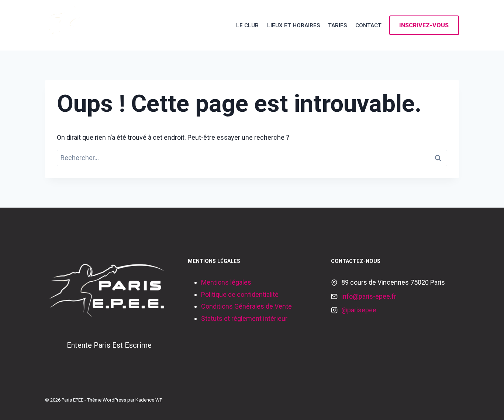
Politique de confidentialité (240, 294)
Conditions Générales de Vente (246, 306)
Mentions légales (226, 282)
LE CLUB (247, 25)
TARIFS (337, 25)
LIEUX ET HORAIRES (293, 25)
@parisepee (358, 310)
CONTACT (368, 25)
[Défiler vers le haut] (487, 407)
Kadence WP (148, 400)
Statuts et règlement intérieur (244, 318)
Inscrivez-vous (424, 25)
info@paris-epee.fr (368, 296)
